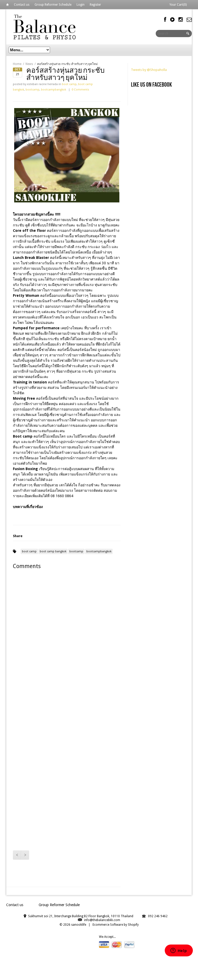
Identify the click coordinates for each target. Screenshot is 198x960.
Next (25, 855)
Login (81, 4)
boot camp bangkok (53, 551)
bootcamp (32, 89)
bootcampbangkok (53, 89)
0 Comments (80, 89)
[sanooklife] (45, 27)
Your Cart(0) (178, 4)
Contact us (21, 4)
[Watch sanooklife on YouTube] (172, 19)
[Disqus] (67, 640)
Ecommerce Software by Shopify (116, 924)
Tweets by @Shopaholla (149, 70)
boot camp (69, 84)
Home (7, 5)
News (29, 64)
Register (95, 4)
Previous (17, 855)
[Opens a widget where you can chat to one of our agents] (178, 951)
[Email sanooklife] (189, 19)
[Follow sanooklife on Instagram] (180, 19)
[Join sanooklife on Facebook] (165, 19)
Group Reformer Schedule (53, 4)
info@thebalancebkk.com (102, 920)
